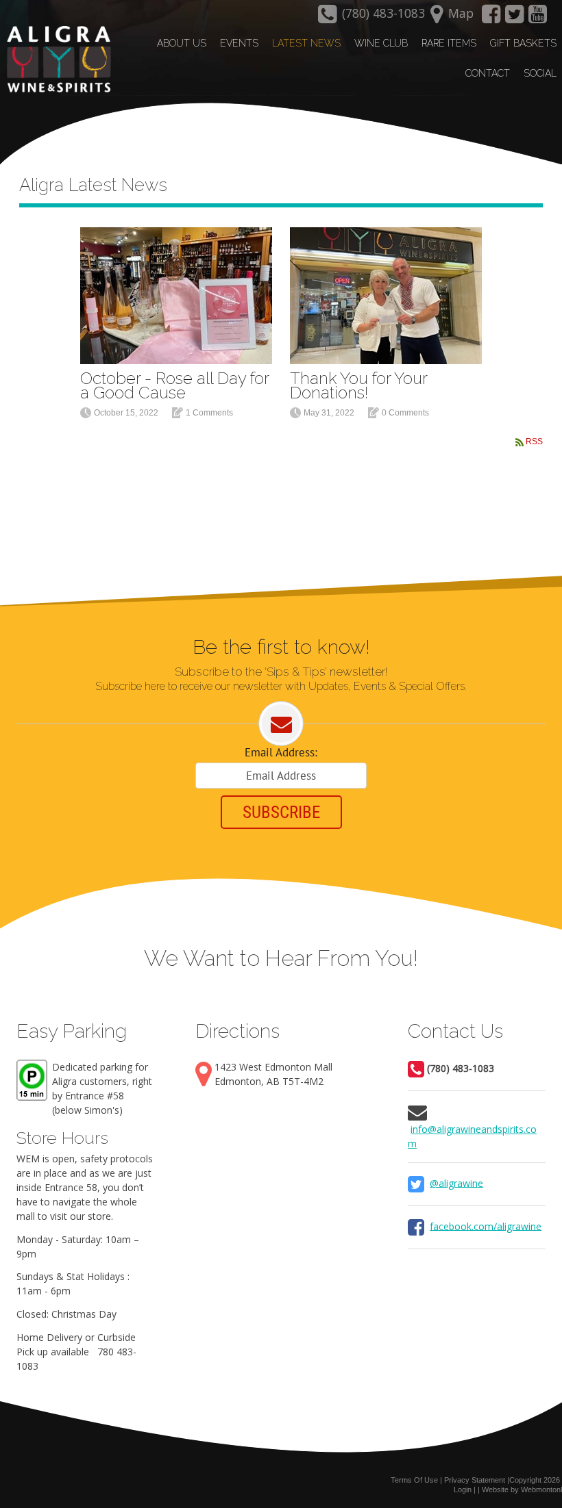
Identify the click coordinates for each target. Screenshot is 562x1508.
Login (463, 1489)
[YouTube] (538, 17)
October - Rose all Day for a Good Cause (174, 385)
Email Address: (281, 752)
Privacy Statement (474, 1480)
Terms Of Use (414, 1480)
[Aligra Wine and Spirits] (55, 59)
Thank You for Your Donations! (358, 385)
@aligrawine (456, 1182)
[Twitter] (514, 17)
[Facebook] (490, 17)
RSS (534, 441)
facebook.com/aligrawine (485, 1225)
